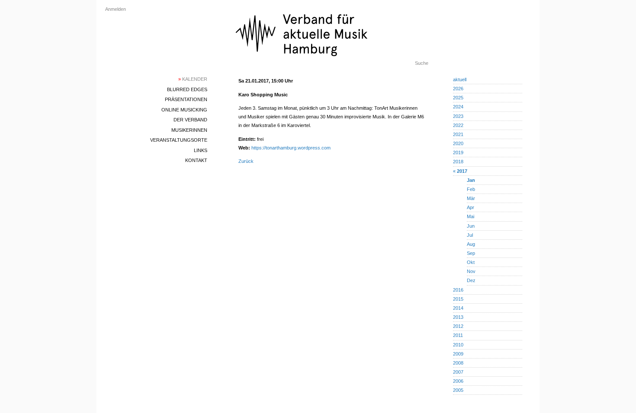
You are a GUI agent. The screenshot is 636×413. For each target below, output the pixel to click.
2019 (458, 152)
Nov (471, 271)
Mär (471, 198)
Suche (421, 63)
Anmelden (115, 9)
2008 (458, 362)
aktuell (459, 79)
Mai (470, 216)
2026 (458, 88)
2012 (458, 326)
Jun (471, 226)
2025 (458, 97)
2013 (458, 317)
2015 (458, 299)
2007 (458, 372)
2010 (458, 344)
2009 (458, 353)
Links (200, 150)
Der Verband (190, 119)
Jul (470, 235)
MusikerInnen (189, 130)
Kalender (192, 79)
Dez (471, 280)
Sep (471, 253)
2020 (458, 143)
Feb (471, 189)
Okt (471, 262)
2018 (458, 161)
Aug (471, 244)
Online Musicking (184, 109)
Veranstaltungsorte (178, 140)
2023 (458, 116)
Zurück (246, 161)
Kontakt (196, 160)
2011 (458, 335)
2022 (458, 125)
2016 (458, 289)
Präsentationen (186, 99)
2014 (458, 308)
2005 (458, 390)
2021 (458, 134)
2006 (458, 381)
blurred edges (187, 89)
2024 (458, 106)
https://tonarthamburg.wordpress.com (291, 147)
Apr (470, 207)
